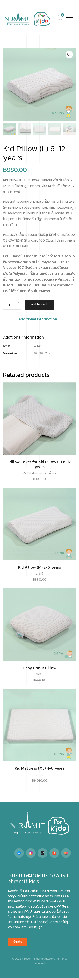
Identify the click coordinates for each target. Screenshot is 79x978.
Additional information (37, 319)
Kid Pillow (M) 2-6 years (39, 567)
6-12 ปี (27, 473)
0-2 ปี (39, 674)
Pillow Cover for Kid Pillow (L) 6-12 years (40, 464)
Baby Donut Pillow (39, 668)
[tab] (39, 321)
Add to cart (39, 305)
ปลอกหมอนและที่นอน (44, 473)
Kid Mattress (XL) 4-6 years (39, 768)
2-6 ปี (39, 574)
